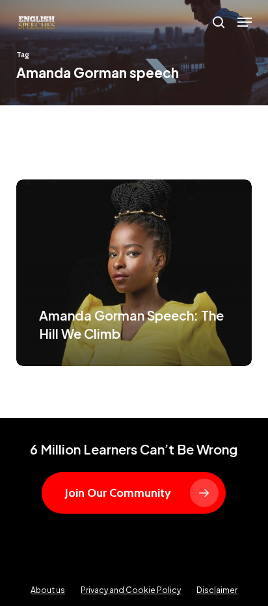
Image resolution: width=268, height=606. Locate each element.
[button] (244, 22)
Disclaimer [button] (216, 590)
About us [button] (48, 590)
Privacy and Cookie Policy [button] (131, 590)
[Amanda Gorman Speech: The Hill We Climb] (134, 272)
